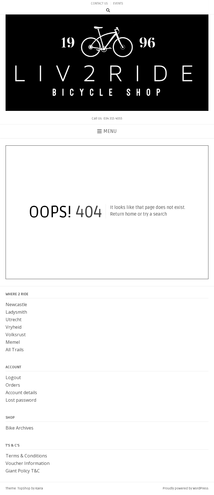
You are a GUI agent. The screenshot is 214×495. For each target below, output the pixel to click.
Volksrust (16, 334)
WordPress (200, 488)
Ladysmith (16, 312)
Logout (13, 377)
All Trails (15, 350)
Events (118, 3)
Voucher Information (28, 463)
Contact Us (99, 3)
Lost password (21, 400)
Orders (13, 385)
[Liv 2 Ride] (107, 62)
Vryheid (13, 327)
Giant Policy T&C (23, 471)
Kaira (39, 488)
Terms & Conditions (26, 456)
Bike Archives (19, 428)
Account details (21, 392)
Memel (13, 342)
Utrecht (13, 319)
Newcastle (16, 304)
